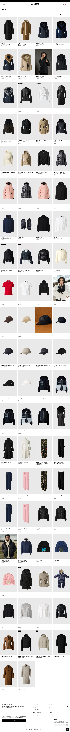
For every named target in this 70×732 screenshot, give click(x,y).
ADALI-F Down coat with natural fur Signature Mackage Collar (6, 77)
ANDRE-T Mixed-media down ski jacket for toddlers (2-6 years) (6, 430)
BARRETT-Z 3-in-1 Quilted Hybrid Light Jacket (25, 656)
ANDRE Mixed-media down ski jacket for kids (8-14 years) (40, 398)
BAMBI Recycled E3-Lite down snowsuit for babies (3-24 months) (59, 593)
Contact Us (51, 715)
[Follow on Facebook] (64, 706)
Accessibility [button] (35, 714)
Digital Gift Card (52, 706)
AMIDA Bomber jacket (39, 270)
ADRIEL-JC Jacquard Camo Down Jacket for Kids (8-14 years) (6, 141)
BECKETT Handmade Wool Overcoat (59, 656)
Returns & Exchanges (53, 710)
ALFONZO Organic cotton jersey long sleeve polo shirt (40, 238)
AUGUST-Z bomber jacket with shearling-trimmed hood (5, 561)
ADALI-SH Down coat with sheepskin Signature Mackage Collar (59, 77)
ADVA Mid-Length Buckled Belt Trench (24, 140)
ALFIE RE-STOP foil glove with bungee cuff (24, 237)
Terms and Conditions (14, 716)
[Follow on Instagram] (67, 706)
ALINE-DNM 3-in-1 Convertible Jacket (24, 270)
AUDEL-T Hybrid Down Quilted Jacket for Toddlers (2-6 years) (58, 528)
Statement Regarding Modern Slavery (37, 716)
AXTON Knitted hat (39, 560)
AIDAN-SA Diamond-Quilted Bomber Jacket (42, 172)
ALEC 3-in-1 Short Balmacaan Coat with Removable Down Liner (58, 205)
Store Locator (51, 714)
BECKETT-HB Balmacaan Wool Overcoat (24, 688)
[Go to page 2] (43, 695)
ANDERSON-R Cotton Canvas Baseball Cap (60, 365)
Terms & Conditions (36, 709)
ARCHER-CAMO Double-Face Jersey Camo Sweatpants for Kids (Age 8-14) (42, 463)
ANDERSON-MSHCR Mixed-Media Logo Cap (43, 365)
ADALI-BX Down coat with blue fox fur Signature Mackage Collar (41, 44)
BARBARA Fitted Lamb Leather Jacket (6, 656)
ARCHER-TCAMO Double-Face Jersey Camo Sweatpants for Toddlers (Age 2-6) (42, 495)
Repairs (50, 712)
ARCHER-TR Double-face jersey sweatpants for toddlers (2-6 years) (59, 495)
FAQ (50, 709)
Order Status (51, 707)
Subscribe (14, 720)
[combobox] (3, 713)
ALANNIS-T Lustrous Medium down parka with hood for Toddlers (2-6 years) (24, 205)
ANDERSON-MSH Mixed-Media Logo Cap (7, 365)
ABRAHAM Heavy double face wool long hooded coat (5, 44)
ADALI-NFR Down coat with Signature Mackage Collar (40, 77)
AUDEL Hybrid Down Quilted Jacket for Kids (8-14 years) (40, 528)
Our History (35, 706)
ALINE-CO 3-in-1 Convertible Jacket (6, 270)
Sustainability (35, 707)
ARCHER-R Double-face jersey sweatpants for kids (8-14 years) (58, 463)
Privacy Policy (20, 716)
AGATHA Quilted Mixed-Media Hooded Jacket (61, 140)
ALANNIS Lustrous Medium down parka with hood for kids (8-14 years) (59, 173)
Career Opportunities (37, 712)
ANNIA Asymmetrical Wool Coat (6, 462)
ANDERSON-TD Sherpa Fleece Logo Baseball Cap (5, 398)
